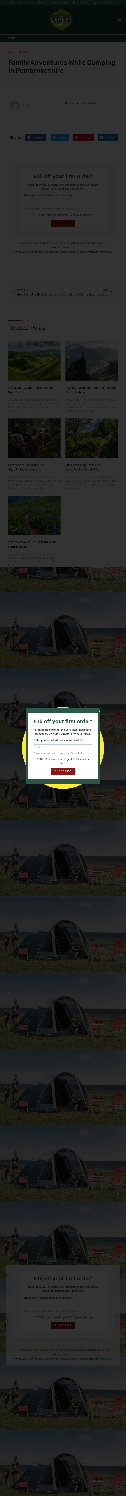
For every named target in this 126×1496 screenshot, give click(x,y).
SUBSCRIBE (63, 771)
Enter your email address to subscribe (57, 740)
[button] (99, 711)
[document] (63, 748)
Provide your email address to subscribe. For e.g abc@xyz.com (62, 753)
